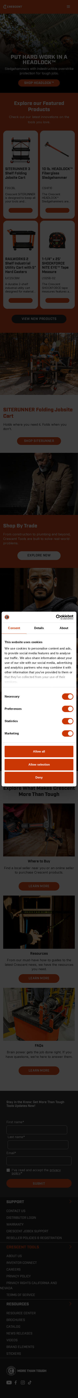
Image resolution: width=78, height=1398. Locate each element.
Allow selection (39, 764)
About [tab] (64, 628)
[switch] (67, 709)
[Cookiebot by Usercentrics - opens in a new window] (56, 617)
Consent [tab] (14, 628)
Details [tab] (39, 628)
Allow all (39, 751)
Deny (39, 777)
